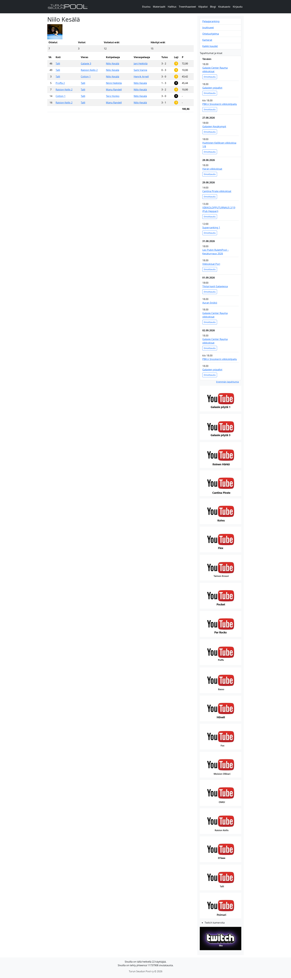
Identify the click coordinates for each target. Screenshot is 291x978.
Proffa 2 (60, 83)
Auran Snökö (209, 302)
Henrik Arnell (141, 76)
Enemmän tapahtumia (227, 381)
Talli (58, 63)
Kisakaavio (224, 6)
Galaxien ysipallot (212, 87)
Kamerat (207, 40)
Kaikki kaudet (210, 46)
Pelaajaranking (210, 21)
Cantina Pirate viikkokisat (216, 191)
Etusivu (146, 6)
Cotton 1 (86, 76)
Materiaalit (159, 6)
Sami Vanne (140, 70)
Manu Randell (114, 89)
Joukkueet (208, 27)
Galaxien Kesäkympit (214, 126)
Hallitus (172, 6)
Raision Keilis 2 (89, 70)
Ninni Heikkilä (114, 83)
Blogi (213, 6)
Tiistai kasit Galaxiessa (215, 286)
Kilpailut (203, 6)
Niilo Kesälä (112, 63)
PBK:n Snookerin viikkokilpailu (219, 104)
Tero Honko (112, 96)
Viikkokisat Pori (211, 264)
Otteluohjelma (210, 33)
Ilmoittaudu (210, 76)
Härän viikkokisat (212, 168)
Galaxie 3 (86, 63)
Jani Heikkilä (140, 63)
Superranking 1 (211, 227)
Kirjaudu (237, 6)
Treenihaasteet (187, 6)
